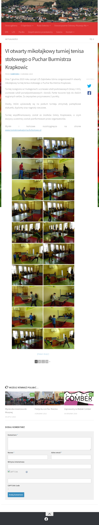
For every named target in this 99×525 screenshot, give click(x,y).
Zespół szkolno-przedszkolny (40, 32)
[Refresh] (26, 471)
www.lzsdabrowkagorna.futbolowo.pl (23, 130)
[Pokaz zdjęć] (43, 354)
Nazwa (11, 452)
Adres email (56, 452)
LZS (13, 32)
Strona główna (11, 25)
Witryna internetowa (16, 462)
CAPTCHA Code (14, 485)
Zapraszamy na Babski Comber (77, 408)
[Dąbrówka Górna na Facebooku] (46, 519)
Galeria (59, 32)
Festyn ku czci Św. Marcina (46, 408)
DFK (6, 32)
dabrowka (15, 74)
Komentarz (13, 435)
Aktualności (11, 39)
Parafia (21, 32)
